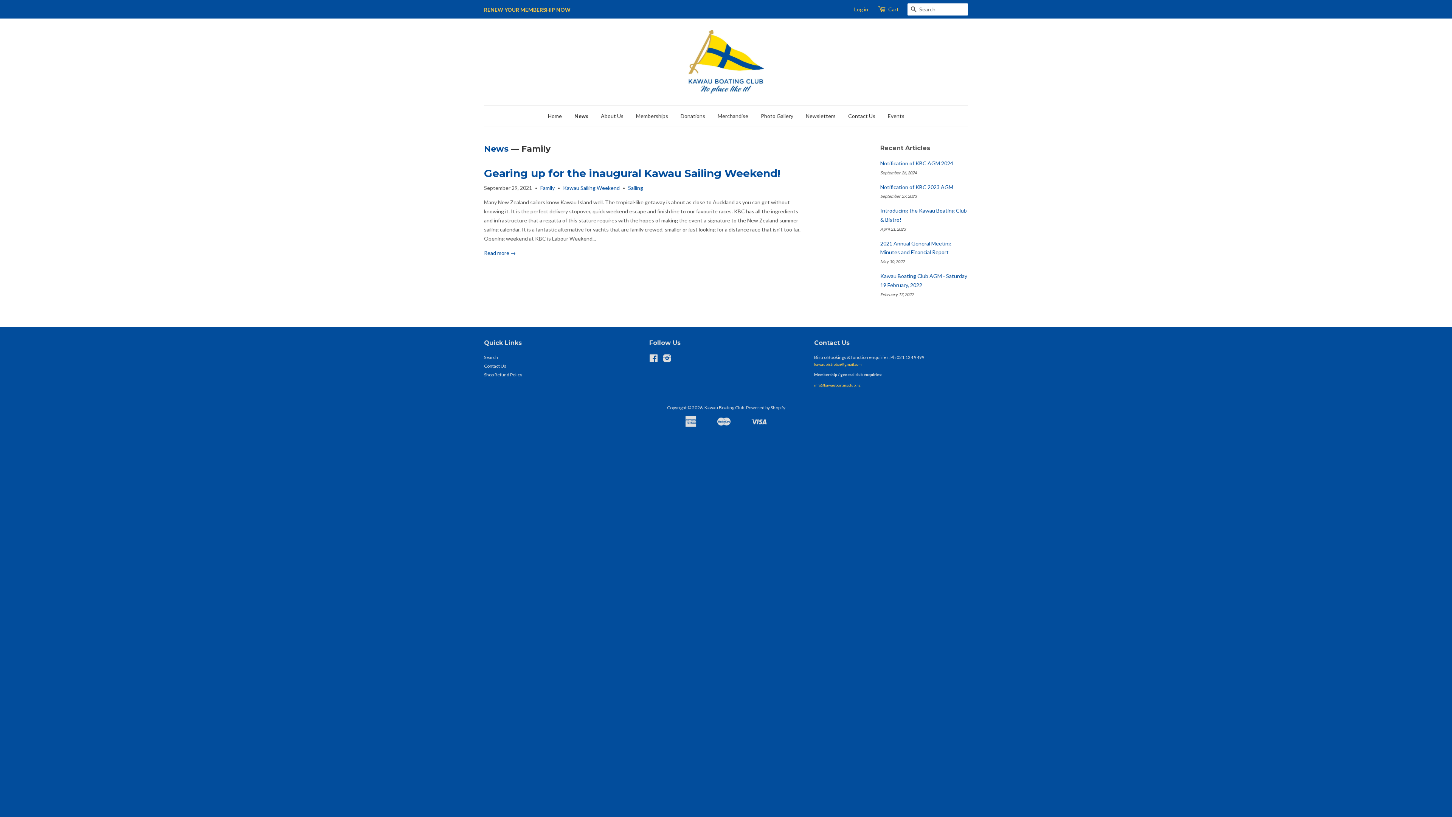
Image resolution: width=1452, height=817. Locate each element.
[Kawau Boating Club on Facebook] (653, 360)
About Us (612, 116)
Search (491, 357)
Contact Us (861, 116)
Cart (893, 9)
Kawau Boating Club (724, 407)
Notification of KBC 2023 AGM (916, 187)
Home (555, 116)
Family (547, 188)
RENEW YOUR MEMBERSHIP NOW (527, 9)
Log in (861, 9)
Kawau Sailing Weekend (591, 188)
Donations (693, 116)
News (581, 116)
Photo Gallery (777, 116)
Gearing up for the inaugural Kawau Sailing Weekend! (632, 173)
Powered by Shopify (765, 407)
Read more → (500, 253)
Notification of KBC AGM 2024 (916, 163)
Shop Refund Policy (503, 374)
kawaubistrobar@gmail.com (838, 364)
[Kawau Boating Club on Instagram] (667, 360)
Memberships (652, 116)
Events (896, 116)
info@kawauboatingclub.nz (837, 385)
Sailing (635, 188)
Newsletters (821, 116)
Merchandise (733, 116)
